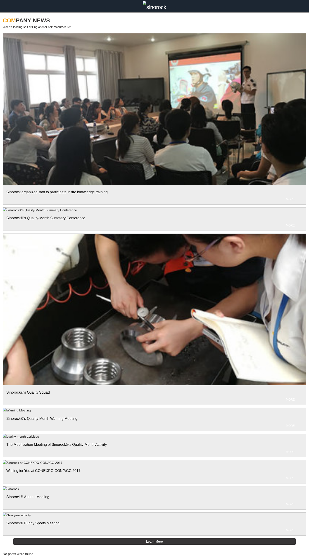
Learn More (154, 541)
